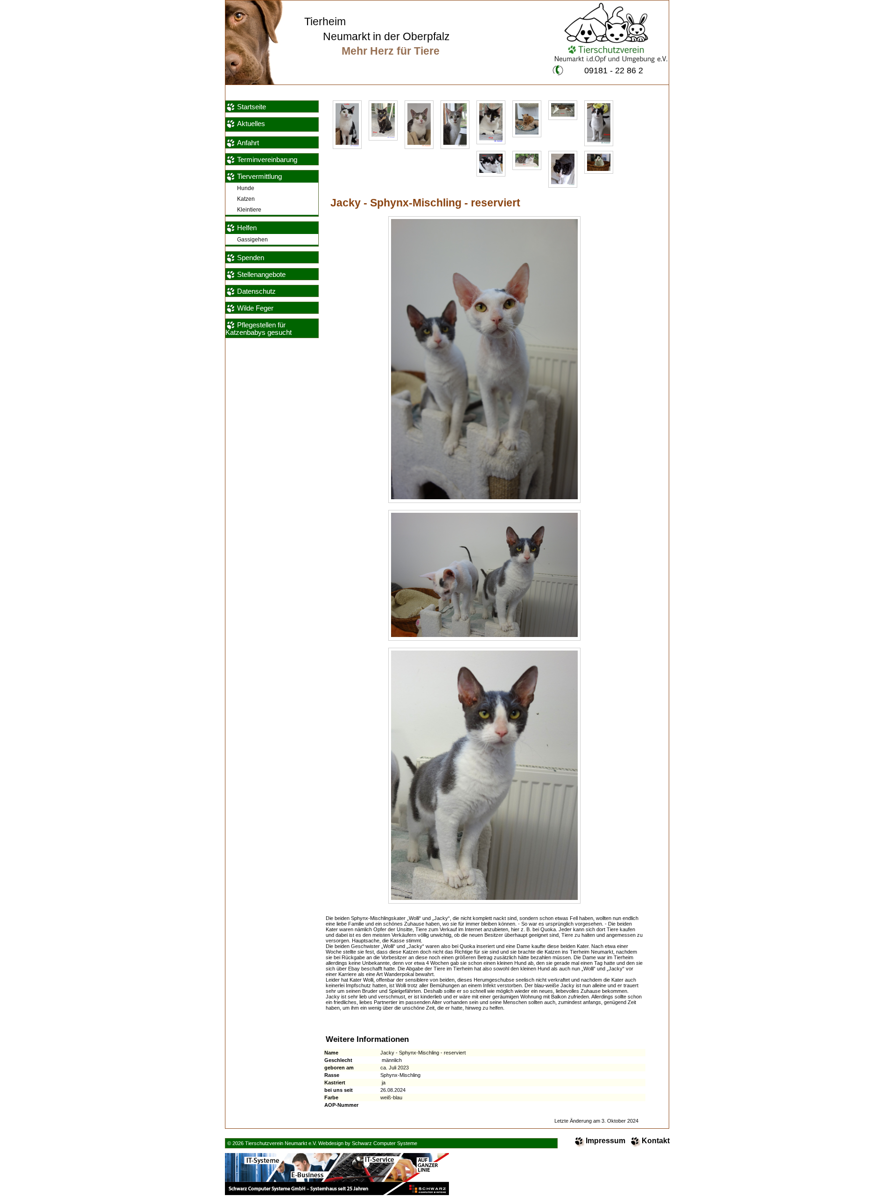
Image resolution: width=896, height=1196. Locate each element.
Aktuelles (251, 123)
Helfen (247, 228)
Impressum (605, 1141)
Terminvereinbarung (267, 159)
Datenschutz (256, 291)
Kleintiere (249, 209)
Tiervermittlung (259, 176)
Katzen (246, 199)
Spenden (250, 258)
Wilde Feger (255, 308)
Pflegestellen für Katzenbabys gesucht (258, 328)
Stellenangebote (261, 274)
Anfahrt (248, 143)
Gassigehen (252, 239)
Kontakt (656, 1141)
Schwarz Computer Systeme (384, 1143)
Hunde (245, 188)
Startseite (251, 107)
